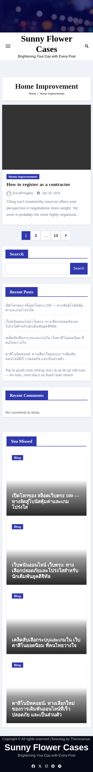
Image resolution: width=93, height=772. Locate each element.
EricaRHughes (23, 193)
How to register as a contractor (38, 184)
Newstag (58, 739)
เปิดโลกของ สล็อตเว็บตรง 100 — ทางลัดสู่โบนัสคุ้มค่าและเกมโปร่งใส (45, 501)
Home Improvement (23, 176)
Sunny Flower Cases (46, 747)
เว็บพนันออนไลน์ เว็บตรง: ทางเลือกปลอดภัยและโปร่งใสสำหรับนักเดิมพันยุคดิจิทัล (45, 570)
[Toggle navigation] (8, 46)
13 (56, 235)
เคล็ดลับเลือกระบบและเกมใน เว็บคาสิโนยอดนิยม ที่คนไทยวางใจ (46, 642)
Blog (17, 457)
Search (17, 254)
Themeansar (80, 739)
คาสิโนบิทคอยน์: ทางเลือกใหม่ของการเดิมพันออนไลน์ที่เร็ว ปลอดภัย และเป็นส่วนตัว (43, 709)
